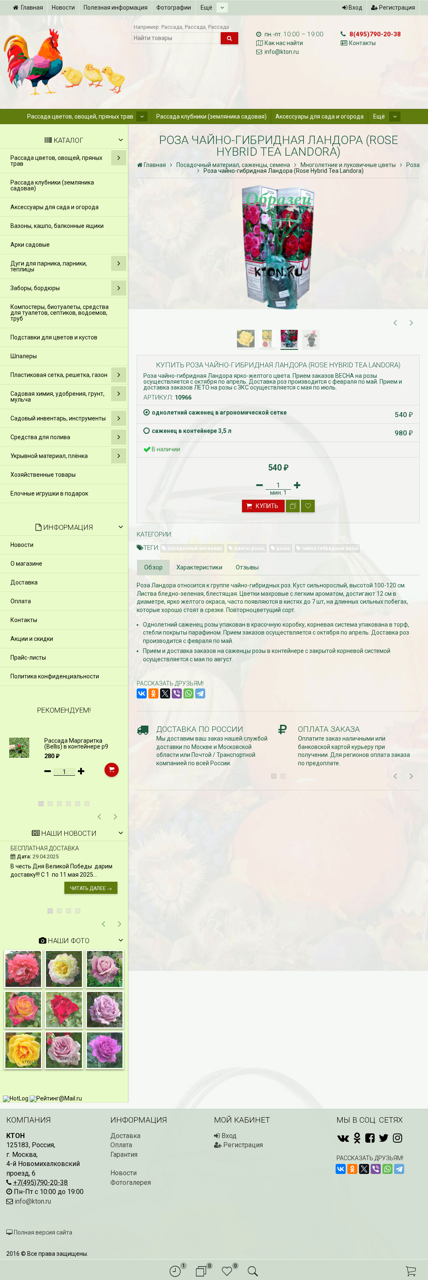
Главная (32, 7)
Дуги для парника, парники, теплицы (48, 266)
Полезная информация (116, 7)
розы (283, 548)
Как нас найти (284, 43)
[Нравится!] (308, 506)
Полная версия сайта (42, 1232)
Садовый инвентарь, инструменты (58, 418)
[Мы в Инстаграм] (397, 1138)
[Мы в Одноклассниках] (357, 1138)
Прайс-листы (28, 657)
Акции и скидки (31, 638)
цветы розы (249, 548)
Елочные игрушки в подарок (49, 493)
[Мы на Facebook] (369, 1138)
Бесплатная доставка (44, 848)
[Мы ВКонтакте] (343, 1138)
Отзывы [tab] (247, 567)
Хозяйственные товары (43, 474)
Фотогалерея (130, 1182)
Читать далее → (91, 888)
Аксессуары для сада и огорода (319, 116)
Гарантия (124, 1155)
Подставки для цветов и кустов (53, 337)
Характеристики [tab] (199, 567)
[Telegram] (200, 693)
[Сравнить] (293, 506)
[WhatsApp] (188, 693)
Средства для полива (40, 437)
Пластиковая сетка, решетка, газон (58, 375)
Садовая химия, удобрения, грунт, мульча (57, 396)
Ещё (207, 7)
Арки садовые (30, 244)
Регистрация (396, 7)
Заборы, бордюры (35, 288)
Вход (354, 7)
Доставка (24, 582)
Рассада (171, 27)
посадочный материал (195, 548)
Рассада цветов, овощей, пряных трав (80, 116)
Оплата (20, 601)
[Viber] (177, 693)
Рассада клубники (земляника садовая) (211, 116)
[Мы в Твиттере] (384, 1138)
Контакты (362, 43)
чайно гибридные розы (330, 548)
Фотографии (173, 7)
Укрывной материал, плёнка (49, 456)
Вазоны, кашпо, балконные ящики (57, 226)
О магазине (26, 563)
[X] (165, 693)
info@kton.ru (282, 51)
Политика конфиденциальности (54, 676)
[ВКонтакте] (142, 693)
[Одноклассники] (153, 693)
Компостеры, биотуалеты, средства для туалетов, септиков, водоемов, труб (59, 313)
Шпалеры (23, 356)
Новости (63, 7)
